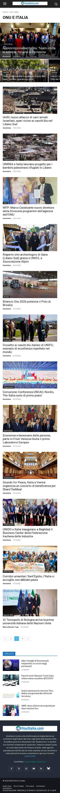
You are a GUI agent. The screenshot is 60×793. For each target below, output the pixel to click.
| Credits (21, 781)
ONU (5, 203)
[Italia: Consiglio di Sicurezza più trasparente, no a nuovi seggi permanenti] (11, 665)
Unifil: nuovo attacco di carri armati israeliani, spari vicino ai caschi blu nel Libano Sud (27, 121)
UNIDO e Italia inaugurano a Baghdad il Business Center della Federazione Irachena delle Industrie (28, 533)
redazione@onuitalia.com (35, 762)
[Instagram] (26, 768)
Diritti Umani (8, 431)
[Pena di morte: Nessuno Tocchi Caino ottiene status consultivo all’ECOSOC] (11, 680)
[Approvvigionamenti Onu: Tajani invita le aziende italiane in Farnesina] (30, 41)
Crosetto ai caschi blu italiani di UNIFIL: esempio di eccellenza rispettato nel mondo (28, 348)
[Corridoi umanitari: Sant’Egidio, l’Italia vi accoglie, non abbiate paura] (30, 559)
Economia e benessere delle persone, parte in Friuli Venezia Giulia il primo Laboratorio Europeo (27, 439)
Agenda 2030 (8, 615)
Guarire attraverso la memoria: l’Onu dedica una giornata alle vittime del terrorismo (37, 693)
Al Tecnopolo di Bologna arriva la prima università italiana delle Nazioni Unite (28, 621)
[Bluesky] (48, 768)
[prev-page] (5, 638)
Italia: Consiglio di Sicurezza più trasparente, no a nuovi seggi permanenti (35, 663)
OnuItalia (7, 128)
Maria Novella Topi (11, 627)
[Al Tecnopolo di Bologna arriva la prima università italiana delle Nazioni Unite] (30, 602)
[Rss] (41, 768)
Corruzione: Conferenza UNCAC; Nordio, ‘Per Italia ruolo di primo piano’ (28, 393)
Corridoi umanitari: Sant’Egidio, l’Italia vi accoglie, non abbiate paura (28, 578)
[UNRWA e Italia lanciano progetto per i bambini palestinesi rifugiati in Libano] (30, 147)
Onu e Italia (7, 44)
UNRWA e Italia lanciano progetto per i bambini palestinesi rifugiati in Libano (27, 166)
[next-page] (28, 638)
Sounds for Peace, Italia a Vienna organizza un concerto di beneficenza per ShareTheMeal (29, 486)
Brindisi (6, 72)
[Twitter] (19, 768)
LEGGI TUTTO (30, 756)
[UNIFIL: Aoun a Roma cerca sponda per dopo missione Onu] (11, 710)
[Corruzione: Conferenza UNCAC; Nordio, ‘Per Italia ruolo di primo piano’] (30, 375)
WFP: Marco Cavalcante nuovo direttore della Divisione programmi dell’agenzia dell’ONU (28, 211)
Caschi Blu (7, 112)
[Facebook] (11, 768)
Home (5, 12)
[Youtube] (33, 768)
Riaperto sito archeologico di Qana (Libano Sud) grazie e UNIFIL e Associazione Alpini (25, 258)
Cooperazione (9, 159)
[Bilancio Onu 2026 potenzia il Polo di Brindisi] (30, 284)
